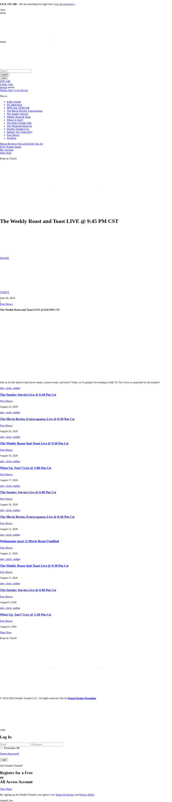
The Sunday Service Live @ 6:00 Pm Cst (28, 492)
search (4, 74)
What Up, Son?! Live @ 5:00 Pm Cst (25, 468)
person (3, 87)
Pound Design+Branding (82, 698)
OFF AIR (5, 81)
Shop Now (6, 152)
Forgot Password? (9, 753)
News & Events (25, 143)
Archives (11, 138)
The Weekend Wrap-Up (19, 126)
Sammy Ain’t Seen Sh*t (19, 132)
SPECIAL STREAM (18, 107)
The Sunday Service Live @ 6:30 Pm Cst (28, 394)
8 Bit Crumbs (14, 101)
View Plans (6, 789)
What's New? (7, 90)
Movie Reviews (8, 143)
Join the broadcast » (64, 4)
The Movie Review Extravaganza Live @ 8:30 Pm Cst (37, 419)
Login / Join (6, 84)
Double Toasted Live (18, 129)
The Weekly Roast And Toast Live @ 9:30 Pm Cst (34, 443)
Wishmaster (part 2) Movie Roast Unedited (29, 541)
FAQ (2, 146)
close (4, 78)
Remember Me (11, 748)
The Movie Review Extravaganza (24, 110)
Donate (10, 146)
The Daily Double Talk (19, 122)
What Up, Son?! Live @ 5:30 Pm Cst (25, 614)
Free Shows (13, 135)
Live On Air (21, 90)
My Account (6, 149)
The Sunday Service (17, 113)
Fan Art (39, 143)
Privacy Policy (87, 794)
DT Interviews (14, 104)
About (17, 146)
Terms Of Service (64, 794)
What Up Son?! (15, 119)
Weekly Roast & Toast (19, 116)
